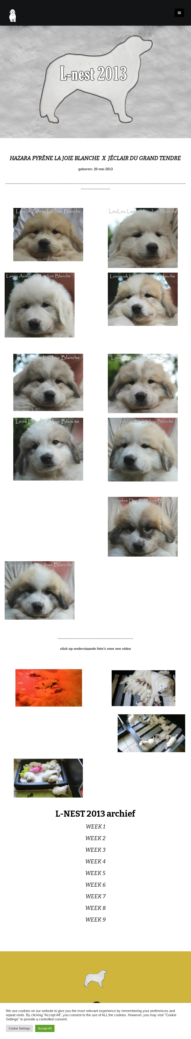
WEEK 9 (95, 919)
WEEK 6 (95, 885)
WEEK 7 (95, 896)
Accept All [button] (45, 1028)
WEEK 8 (95, 908)
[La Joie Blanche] (95, 979)
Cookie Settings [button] (19, 1028)
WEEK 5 (95, 873)
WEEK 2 (95, 838)
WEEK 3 (95, 850)
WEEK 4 (95, 861)
